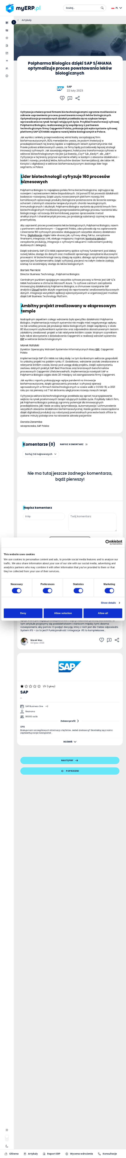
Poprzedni (72, 771)
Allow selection (63, 613)
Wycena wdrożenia (81, 1153)
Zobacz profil (68, 721)
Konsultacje (109, 1153)
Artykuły (32, 1153)
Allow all (103, 613)
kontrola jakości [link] (95, 238)
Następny (67, 760)
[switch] (47, 590)
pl (117, 8)
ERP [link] (22, 339)
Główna (14, 1153)
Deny (23, 613)
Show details (108, 602)
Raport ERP (53, 1153)
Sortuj (28, 454)
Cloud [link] (35, 289)
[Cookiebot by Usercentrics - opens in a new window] (108, 542)
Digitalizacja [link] (35, 235)
